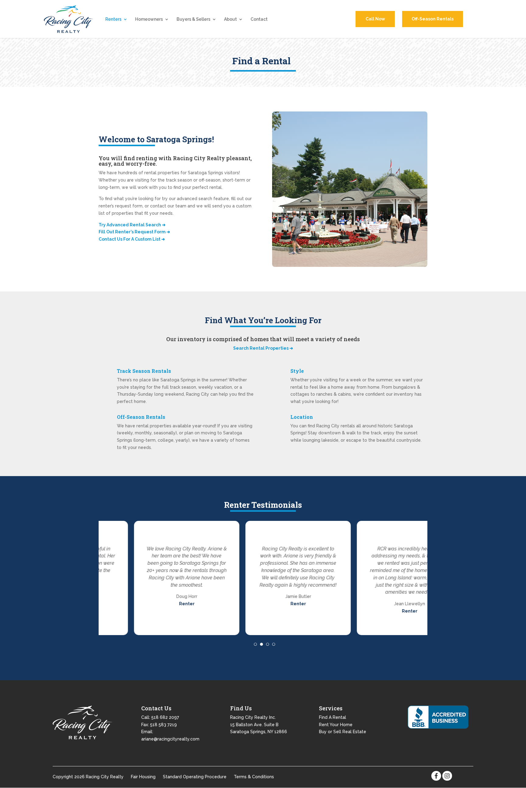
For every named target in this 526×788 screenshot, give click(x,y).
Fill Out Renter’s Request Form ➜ (134, 231)
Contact (259, 19)
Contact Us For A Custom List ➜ (132, 239)
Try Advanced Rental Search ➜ (132, 224)
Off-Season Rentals (433, 18)
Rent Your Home (335, 724)
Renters (113, 19)
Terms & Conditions (254, 776)
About (230, 19)
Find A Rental (332, 717)
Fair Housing (143, 776)
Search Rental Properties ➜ (263, 348)
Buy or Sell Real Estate (342, 731)
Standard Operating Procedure (194, 776)
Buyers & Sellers (193, 19)
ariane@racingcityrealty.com (170, 739)
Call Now (375, 18)
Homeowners (149, 19)
